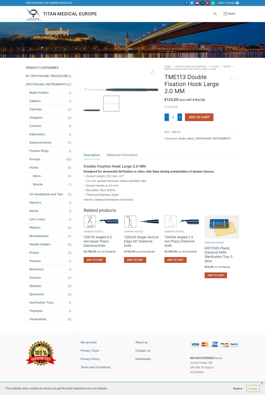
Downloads (143, 359)
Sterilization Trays (41, 302)
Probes (34, 252)
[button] (152, 71)
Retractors (36, 269)
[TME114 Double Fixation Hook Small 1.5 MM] (237, 78)
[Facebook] (186, 3)
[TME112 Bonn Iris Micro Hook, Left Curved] (231, 78)
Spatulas (35, 286)
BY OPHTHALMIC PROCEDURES (48, 76)
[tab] (92, 155)
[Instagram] (202, 3)
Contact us (142, 350)
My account (89, 342)
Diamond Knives (214, 242)
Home (167, 66)
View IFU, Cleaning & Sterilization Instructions (108, 199)
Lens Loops (37, 219)
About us (141, 342)
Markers (34, 227)
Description (92, 155)
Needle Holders (39, 244)
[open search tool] (215, 14)
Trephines (36, 311)
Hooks (215, 66)
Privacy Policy (90, 359)
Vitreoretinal (37, 319)
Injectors (35, 202)
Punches (35, 261)
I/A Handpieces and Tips (46, 194)
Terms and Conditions (96, 367)
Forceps (34, 159)
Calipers (35, 101)
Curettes (35, 126)
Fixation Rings (38, 151)
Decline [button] (237, 388)
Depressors (37, 134)
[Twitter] (192, 3)
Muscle (38, 184)
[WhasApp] (213, 3)
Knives (33, 211)
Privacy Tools (90, 350)
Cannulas (35, 109)
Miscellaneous (38, 236)
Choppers (36, 117)
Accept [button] (253, 388)
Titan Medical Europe (70, 13)
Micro (227, 66)
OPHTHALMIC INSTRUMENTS (191, 66)
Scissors (35, 277)
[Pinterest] (208, 3)
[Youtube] (197, 3)
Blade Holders (38, 92)
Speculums (36, 294)
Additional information (122, 155)
